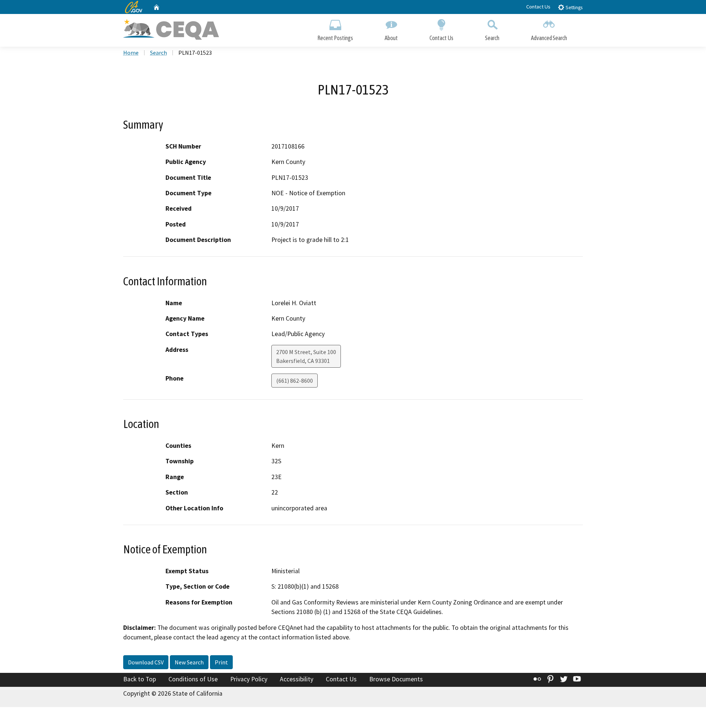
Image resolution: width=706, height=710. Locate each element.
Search (492, 38)
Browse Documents (396, 679)
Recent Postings (335, 38)
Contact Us (538, 6)
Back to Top (139, 679)
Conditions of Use (193, 679)
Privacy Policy (248, 679)
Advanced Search (549, 38)
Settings (573, 7)
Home (131, 52)
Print (221, 662)
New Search (189, 662)
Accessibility (296, 679)
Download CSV (146, 662)
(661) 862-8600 (294, 380)
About (391, 38)
